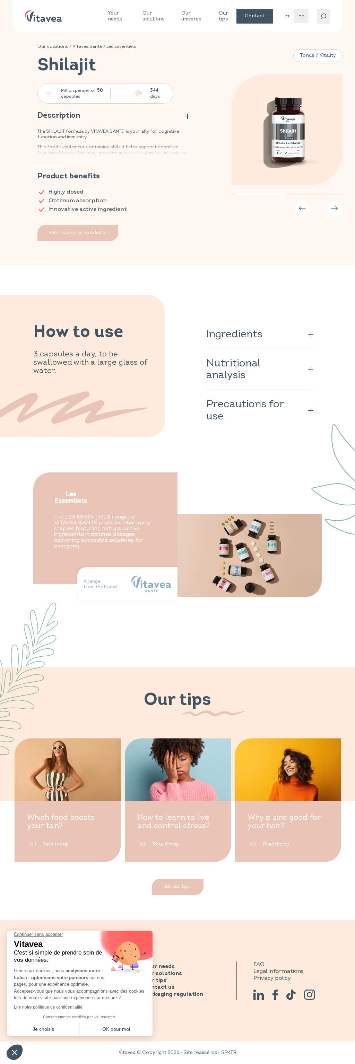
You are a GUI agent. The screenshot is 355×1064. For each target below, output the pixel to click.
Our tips (223, 16)
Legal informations (278, 971)
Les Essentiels (121, 46)
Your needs (115, 16)
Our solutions (153, 16)
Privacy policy (272, 978)
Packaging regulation (173, 994)
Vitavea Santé (87, 46)
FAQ (259, 964)
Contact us (159, 987)
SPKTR (228, 1052)
